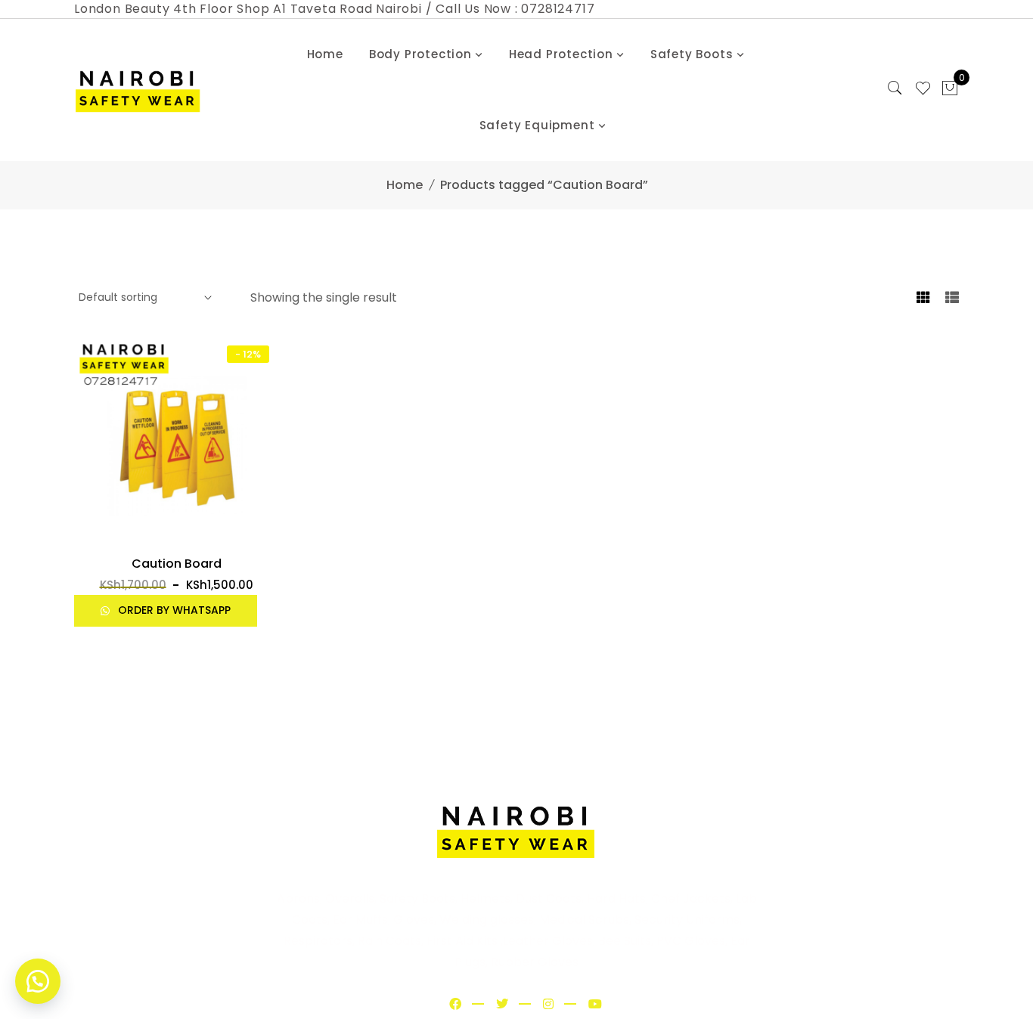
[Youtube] (595, 1004)
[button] (176, 537)
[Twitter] (502, 1004)
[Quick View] (260, 539)
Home (325, 54)
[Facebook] (455, 1004)
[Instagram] (548, 1004)
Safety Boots (692, 54)
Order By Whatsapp (173, 610)
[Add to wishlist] (92, 539)
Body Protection (420, 54)
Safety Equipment (537, 125)
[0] (950, 90)
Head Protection (561, 54)
